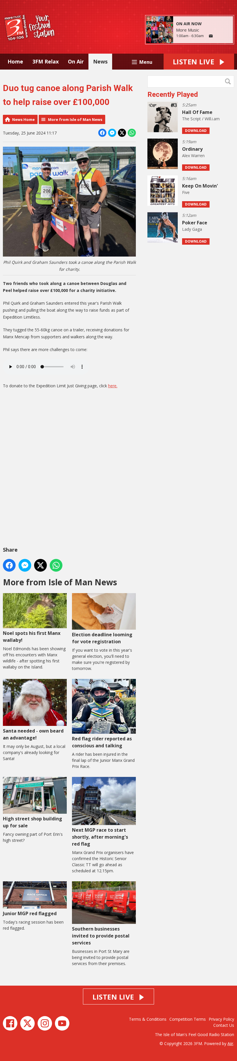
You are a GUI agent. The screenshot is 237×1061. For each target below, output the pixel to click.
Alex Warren (193, 155)
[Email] (211, 36)
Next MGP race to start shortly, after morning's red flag (100, 837)
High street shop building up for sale (32, 822)
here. (112, 385)
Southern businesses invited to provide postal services (100, 936)
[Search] (229, 81)
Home (15, 61)
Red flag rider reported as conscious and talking (102, 742)
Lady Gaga (192, 229)
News (100, 61)
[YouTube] (62, 1023)
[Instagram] (45, 1023)
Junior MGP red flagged (30, 913)
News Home (23, 119)
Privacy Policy (221, 1019)
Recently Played (172, 94)
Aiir (230, 1043)
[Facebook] (10, 1023)
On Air (76, 61)
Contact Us (223, 1025)
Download (196, 130)
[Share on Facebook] (102, 133)
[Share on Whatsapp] (132, 133)
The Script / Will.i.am (201, 118)
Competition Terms (187, 1019)
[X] (27, 1023)
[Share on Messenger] (112, 133)
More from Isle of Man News (75, 119)
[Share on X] (122, 133)
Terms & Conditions (147, 1019)
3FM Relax (45, 61)
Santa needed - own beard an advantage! (33, 734)
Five (186, 192)
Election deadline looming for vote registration (102, 638)
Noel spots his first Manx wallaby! (31, 636)
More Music (187, 29)
